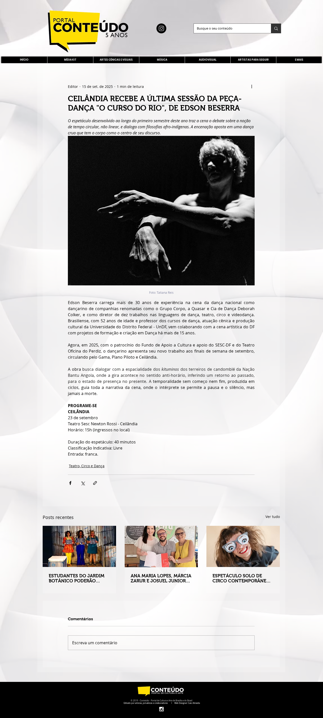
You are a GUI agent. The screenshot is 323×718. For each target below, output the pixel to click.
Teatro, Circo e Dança (86, 465)
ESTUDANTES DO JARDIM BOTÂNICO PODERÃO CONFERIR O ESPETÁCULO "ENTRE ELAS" (77, 578)
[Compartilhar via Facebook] (70, 483)
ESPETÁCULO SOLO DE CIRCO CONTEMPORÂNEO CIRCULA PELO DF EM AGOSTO (241, 578)
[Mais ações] (252, 86)
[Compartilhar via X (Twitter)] (82, 483)
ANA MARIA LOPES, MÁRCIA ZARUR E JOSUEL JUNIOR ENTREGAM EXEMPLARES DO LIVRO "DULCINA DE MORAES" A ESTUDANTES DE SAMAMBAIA (161, 578)
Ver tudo (272, 516)
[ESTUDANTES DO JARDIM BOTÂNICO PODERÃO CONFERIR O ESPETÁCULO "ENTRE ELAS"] (79, 546)
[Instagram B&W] (161, 709)
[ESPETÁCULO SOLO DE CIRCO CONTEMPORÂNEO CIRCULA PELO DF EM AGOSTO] (243, 546)
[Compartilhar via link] (95, 483)
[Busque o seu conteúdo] (276, 28)
